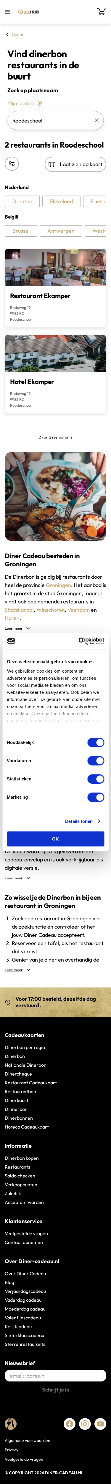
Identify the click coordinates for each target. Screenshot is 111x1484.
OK (55, 838)
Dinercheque (18, 1074)
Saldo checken (20, 1176)
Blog (9, 1282)
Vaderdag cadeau (23, 1300)
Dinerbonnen (19, 1118)
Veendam (78, 609)
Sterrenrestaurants (25, 1344)
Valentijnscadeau (23, 1318)
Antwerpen (61, 230)
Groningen (58, 585)
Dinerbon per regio (25, 1047)
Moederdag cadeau (25, 1309)
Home (17, 34)
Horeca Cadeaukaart (27, 1127)
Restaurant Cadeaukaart (31, 1083)
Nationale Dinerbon (25, 1065)
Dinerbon (15, 1056)
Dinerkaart (16, 1100)
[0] (101, 11)
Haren (12, 618)
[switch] (95, 760)
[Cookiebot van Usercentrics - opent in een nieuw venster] (79, 641)
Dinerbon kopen (22, 1158)
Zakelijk (13, 1193)
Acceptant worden (24, 1202)
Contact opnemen (24, 1242)
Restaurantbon (20, 1091)
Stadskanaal (19, 609)
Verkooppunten (21, 1184)
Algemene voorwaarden (27, 1440)
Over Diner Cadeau (25, 1273)
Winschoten (50, 609)
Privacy (11, 1449)
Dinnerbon (16, 1109)
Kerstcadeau (18, 1326)
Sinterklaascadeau (24, 1335)
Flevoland (61, 201)
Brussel (21, 230)
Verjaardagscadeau (25, 1291)
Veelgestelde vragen (26, 1233)
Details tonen (79, 821)
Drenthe (22, 201)
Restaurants (17, 1167)
